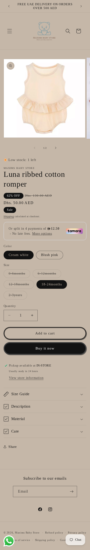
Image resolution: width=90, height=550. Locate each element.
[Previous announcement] (9, 6)
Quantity (10, 306)
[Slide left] (34, 148)
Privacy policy (77, 532)
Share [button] (12, 447)
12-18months (21, 285)
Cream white (19, 255)
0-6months (19, 275)
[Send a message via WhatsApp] (9, 541)
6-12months (49, 275)
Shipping (9, 216)
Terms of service (19, 540)
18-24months (52, 284)
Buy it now (45, 348)
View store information (26, 378)
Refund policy (54, 532)
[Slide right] (55, 148)
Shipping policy (45, 540)
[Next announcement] (81, 6)
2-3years (18, 296)
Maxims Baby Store (27, 532)
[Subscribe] (71, 491)
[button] (9, 31)
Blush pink (49, 255)
